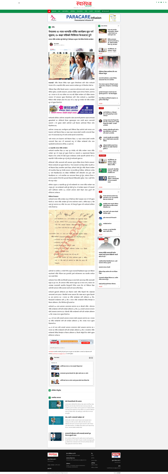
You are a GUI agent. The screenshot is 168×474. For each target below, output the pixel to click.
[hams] (71, 51)
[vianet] (72, 344)
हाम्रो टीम (49, 469)
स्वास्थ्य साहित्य (94, 460)
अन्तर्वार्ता (91, 11)
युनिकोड (92, 458)
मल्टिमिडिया (72, 11)
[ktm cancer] (72, 115)
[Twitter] (159, 2)
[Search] (166, 2)
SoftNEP (118, 473)
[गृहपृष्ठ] (49, 11)
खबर (59, 11)
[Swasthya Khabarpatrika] (84, 4)
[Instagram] (163, 2)
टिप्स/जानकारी (106, 11)
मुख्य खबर (54, 11)
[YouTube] (161, 2)
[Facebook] (157, 2)
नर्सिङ (86, 11)
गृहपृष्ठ (92, 455)
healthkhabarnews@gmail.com (59, 354)
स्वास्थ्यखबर (51, 352)
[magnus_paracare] (84, 22)
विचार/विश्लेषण (80, 11)
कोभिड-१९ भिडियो (94, 467)
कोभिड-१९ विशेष (94, 465)
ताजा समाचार (104, 26)
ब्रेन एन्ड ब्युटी (97, 11)
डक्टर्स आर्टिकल (65, 11)
